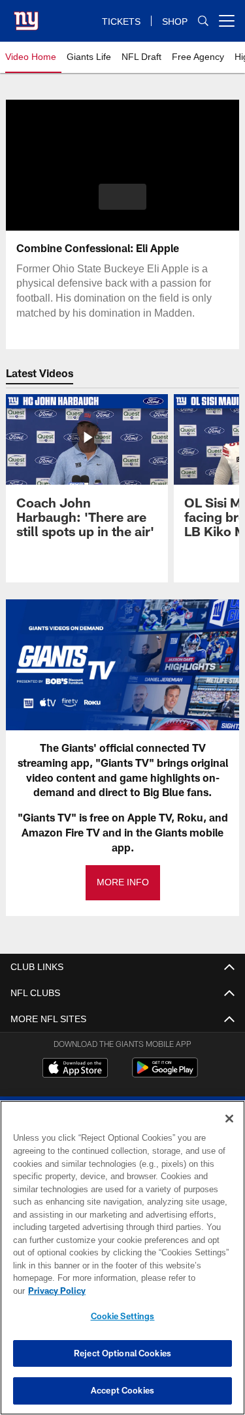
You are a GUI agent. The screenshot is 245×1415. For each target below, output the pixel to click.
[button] (122, 197)
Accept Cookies (122, 1390)
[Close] (229, 1131)
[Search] (203, 21)
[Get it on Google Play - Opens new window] (165, 1074)
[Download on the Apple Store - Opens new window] (75, 1069)
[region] (122, 1264)
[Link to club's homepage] (26, 15)
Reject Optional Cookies (122, 1353)
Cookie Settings (123, 1316)
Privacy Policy (157, 1290)
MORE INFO (122, 882)
